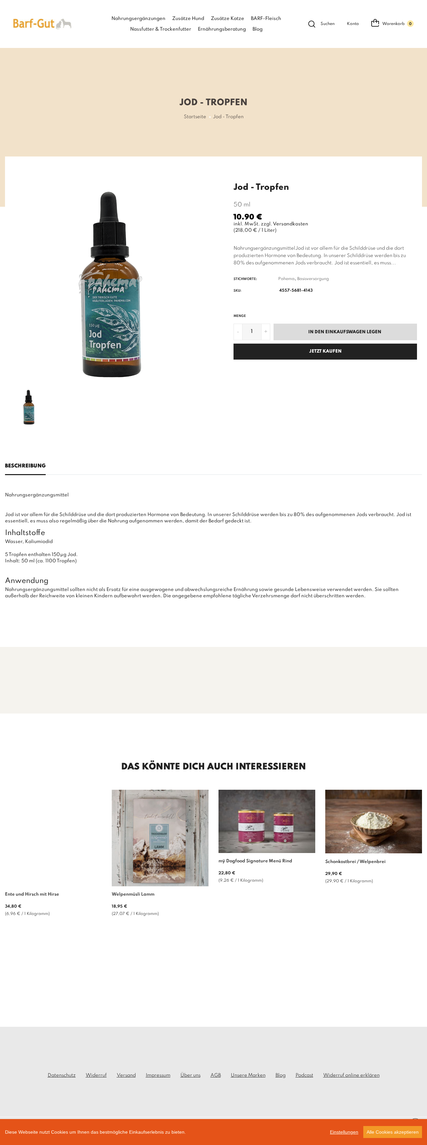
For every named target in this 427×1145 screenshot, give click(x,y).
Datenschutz (62, 1075)
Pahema (286, 279)
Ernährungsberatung (222, 29)
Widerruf (96, 1075)
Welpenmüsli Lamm (133, 894)
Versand (126, 1075)
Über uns (190, 1075)
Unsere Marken (248, 1075)
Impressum (158, 1075)
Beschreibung (25, 466)
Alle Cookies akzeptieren (393, 1132)
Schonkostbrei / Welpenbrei (355, 862)
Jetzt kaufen (325, 351)
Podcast (304, 1075)
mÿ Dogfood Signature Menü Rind (255, 861)
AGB (215, 1075)
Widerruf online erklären (351, 1075)
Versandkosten (290, 224)
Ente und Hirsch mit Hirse (32, 894)
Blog (258, 29)
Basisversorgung (313, 279)
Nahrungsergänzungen (138, 18)
